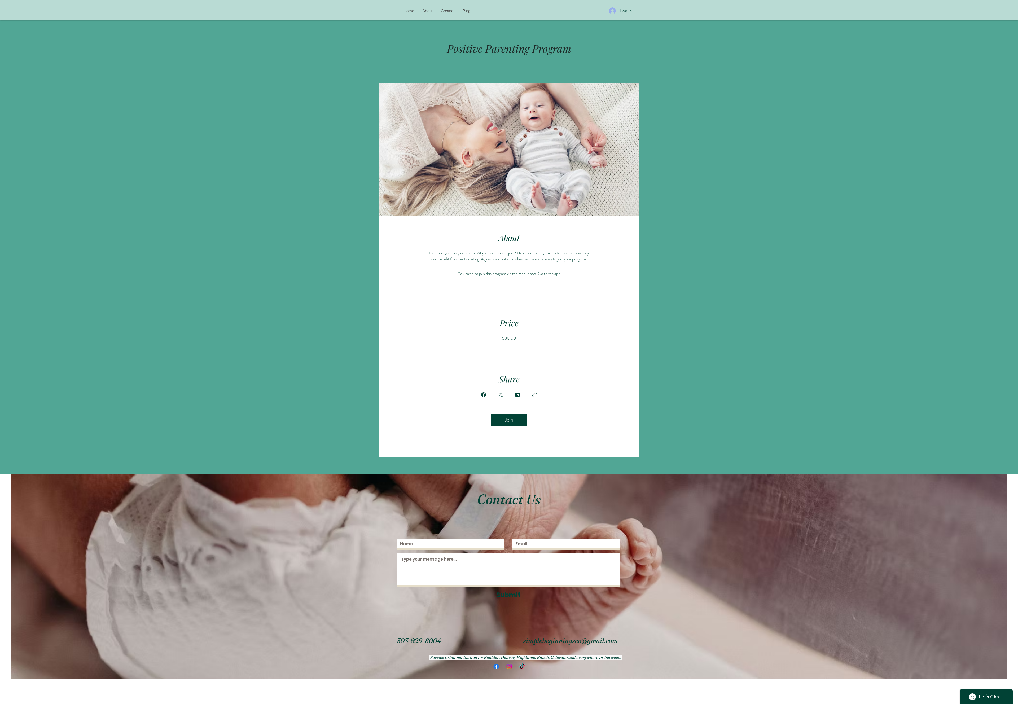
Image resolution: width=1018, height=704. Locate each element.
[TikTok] (522, 666)
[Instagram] (509, 666)
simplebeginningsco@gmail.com (570, 641)
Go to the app (549, 273)
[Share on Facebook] (483, 394)
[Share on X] (500, 394)
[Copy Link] (534, 394)
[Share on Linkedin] (517, 394)
